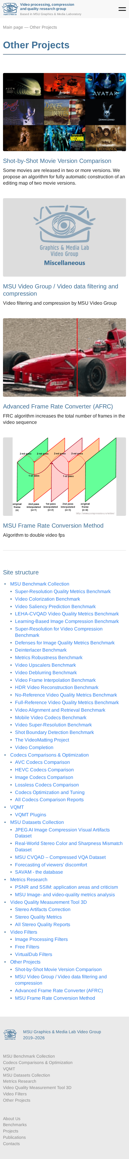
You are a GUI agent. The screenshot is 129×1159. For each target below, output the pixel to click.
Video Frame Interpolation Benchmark (55, 680)
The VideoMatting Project (42, 739)
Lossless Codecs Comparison (47, 784)
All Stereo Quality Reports (42, 924)
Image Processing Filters (41, 939)
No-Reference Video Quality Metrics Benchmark (66, 694)
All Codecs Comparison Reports (49, 799)
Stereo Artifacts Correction (42, 909)
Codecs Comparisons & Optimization (49, 754)
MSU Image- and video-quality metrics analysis (65, 894)
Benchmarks (15, 1124)
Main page (13, 27)
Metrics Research (28, 879)
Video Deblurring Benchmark (46, 672)
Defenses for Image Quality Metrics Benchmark (65, 642)
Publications (14, 1137)
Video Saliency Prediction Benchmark (55, 606)
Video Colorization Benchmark (47, 599)
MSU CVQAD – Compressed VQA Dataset (60, 857)
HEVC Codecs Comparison (44, 769)
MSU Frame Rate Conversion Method (55, 998)
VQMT (17, 807)
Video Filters (23, 932)
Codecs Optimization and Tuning (50, 792)
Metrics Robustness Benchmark (48, 657)
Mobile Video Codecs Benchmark (50, 717)
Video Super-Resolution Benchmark (53, 724)
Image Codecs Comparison (44, 777)
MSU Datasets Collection (37, 822)
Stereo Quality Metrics (38, 916)
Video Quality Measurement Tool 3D (48, 902)
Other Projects (43, 27)
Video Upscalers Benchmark (45, 665)
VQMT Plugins (30, 814)
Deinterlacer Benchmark (41, 650)
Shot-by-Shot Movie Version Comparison (58, 969)
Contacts (11, 1143)
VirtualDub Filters (33, 954)
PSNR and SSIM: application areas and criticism (66, 887)
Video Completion (34, 747)
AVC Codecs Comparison (42, 762)
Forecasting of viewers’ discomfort (51, 864)
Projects (10, 1131)
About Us (11, 1118)
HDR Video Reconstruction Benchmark (56, 687)
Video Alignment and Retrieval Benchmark (60, 710)
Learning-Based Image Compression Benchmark (67, 621)
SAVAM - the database (39, 872)
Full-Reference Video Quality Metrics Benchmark (67, 702)
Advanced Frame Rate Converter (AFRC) (59, 990)
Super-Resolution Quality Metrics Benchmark (63, 591)
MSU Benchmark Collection (39, 583)
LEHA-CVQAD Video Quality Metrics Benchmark (67, 613)
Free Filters (27, 946)
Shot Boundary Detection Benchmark (54, 732)
